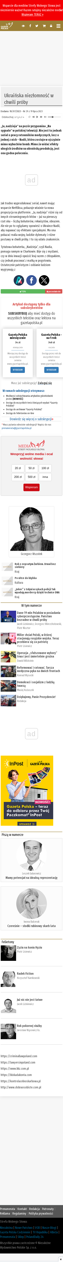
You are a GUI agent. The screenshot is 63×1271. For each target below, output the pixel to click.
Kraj (17, 572)
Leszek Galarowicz (31, 873)
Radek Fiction (25, 974)
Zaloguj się (45, 383)
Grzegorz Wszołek (31, 554)
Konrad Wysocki (25, 675)
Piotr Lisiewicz (24, 646)
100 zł (45, 468)
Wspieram (31, 487)
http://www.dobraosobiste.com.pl (21, 1087)
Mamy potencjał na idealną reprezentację (31, 878)
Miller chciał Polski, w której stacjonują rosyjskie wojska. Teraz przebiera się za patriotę (38, 638)
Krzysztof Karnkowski (28, 978)
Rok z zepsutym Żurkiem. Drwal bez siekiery (35, 565)
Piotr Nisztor (23, 628)
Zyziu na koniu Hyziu (29, 947)
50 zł (31, 468)
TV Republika (40, 1232)
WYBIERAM (18, 369)
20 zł (18, 468)
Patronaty (48, 1209)
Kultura (19, 583)
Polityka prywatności (41, 1213)
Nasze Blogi (49, 1228)
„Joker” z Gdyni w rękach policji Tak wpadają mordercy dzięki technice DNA (37, 591)
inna (45, 476)
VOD (37, 1228)
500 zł (31, 476)
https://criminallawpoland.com (19, 1056)
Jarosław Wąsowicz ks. (28, 1030)
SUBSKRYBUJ (17, 313)
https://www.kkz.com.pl (15, 1069)
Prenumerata (7, 1209)
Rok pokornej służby (29, 1026)
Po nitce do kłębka (26, 578)
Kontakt (22, 1209)
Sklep (21, 1237)
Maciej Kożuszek (25, 690)
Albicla (54, 1232)
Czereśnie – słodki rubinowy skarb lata (31, 926)
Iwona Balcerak (31, 921)
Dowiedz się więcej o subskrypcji (31, 419)
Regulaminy (19, 1213)
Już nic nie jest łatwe (30, 1000)
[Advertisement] (31, 58)
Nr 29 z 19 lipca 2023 (33, 111)
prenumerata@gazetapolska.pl (16, 428)
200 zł (18, 476)
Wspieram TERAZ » (32, 14)
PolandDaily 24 (35, 1237)
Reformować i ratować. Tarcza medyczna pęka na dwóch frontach (38, 669)
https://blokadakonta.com (16, 1075)
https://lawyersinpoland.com (18, 1062)
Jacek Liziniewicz (25, 624)
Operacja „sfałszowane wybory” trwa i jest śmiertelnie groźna (37, 654)
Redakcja (21, 701)
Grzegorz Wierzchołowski (48, 624)
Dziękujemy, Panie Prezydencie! (36, 697)
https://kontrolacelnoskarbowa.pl (21, 1081)
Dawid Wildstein (25, 660)
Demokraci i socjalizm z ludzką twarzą (35, 684)
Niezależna (6, 1228)
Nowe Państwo (24, 1228)
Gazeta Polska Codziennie (15, 1232)
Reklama (5, 1213)
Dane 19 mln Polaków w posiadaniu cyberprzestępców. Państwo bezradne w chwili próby (38, 616)
